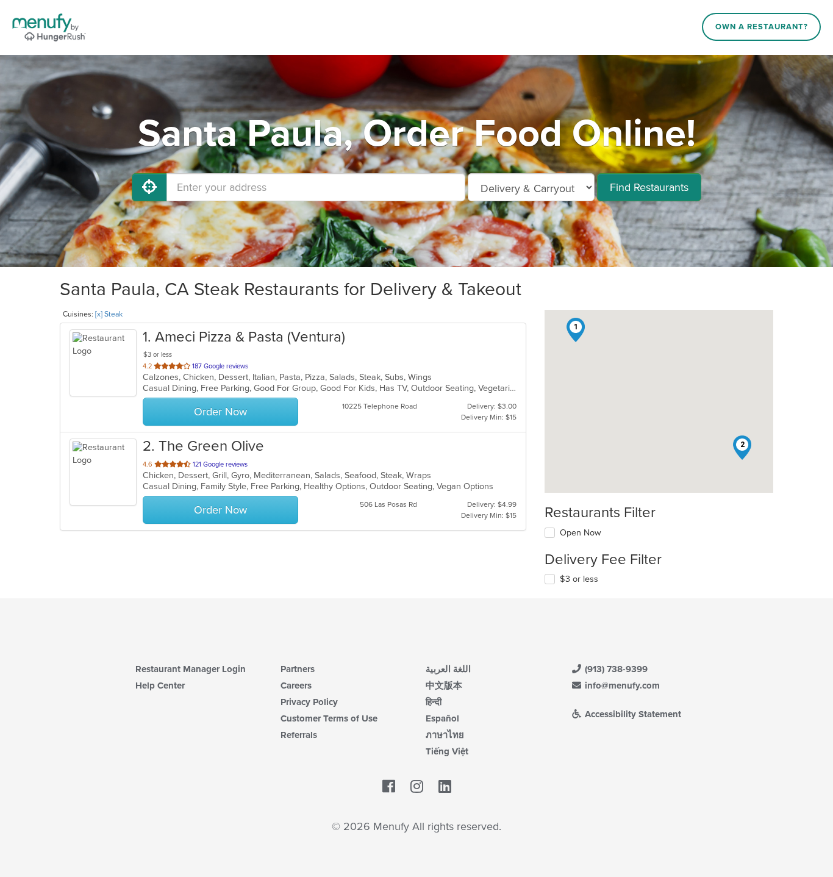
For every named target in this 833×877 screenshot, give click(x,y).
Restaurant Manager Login (190, 669)
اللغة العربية (448, 669)
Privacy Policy (309, 701)
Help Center (160, 685)
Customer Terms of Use (329, 718)
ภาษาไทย (445, 734)
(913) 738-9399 (615, 669)
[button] (575, 330)
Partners (298, 669)
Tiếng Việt (447, 751)
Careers (296, 685)
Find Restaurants (649, 187)
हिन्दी (434, 701)
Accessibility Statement (631, 714)
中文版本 (444, 685)
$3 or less (579, 579)
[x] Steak (109, 314)
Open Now (580, 533)
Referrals (299, 734)
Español (442, 718)
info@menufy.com (621, 685)
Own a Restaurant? (761, 27)
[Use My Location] (149, 187)
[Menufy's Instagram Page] (416, 786)
